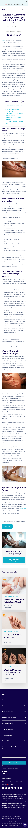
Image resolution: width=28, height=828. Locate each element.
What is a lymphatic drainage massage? (13, 118)
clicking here (23, 508)
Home (3, 40)
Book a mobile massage (14, 560)
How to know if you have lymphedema (12, 110)
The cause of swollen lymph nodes (16, 106)
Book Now (7, 526)
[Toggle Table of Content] (22, 101)
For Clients (7, 596)
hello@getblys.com (7, 778)
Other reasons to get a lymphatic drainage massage (14, 114)
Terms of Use (5, 768)
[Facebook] (8, 35)
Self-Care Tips (14, 596)
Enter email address (7, 753)
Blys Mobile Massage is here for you (14, 122)
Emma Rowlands (16, 26)
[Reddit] (14, 35)
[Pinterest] (20, 35)
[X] (11, 35)
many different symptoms (17, 213)
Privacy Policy (14, 768)
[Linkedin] (17, 35)
